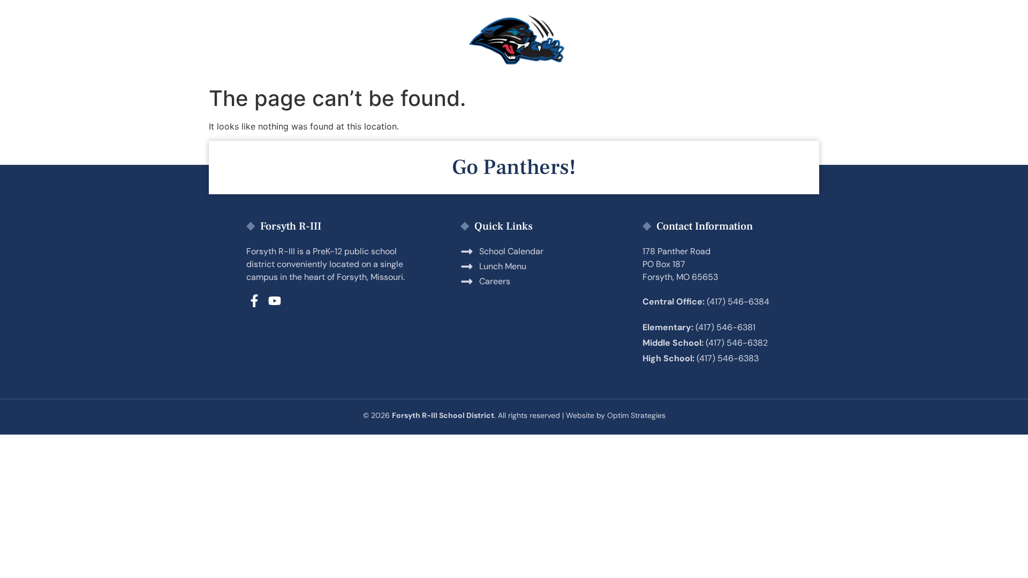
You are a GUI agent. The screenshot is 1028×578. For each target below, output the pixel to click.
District (713, 40)
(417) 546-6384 (738, 301)
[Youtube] (274, 300)
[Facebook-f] (254, 300)
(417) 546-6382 (737, 342)
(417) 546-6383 (728, 358)
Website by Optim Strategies (616, 415)
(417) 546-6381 (725, 327)
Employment (621, 40)
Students (408, 40)
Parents (323, 40)
